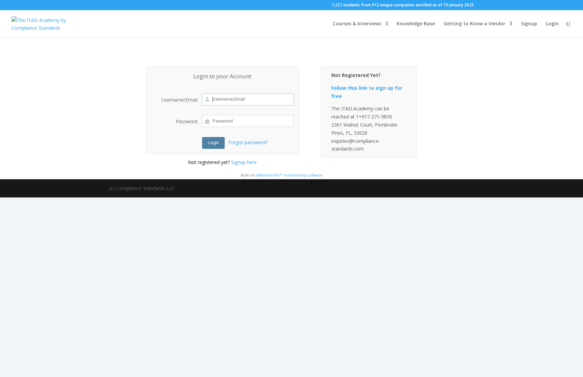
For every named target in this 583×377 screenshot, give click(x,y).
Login (552, 24)
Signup (529, 24)
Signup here (244, 162)
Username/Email (179, 100)
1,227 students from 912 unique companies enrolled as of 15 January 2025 (403, 5)
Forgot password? (248, 142)
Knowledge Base (416, 24)
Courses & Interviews (357, 24)
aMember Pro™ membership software (289, 175)
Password (186, 121)
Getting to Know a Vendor (474, 24)
